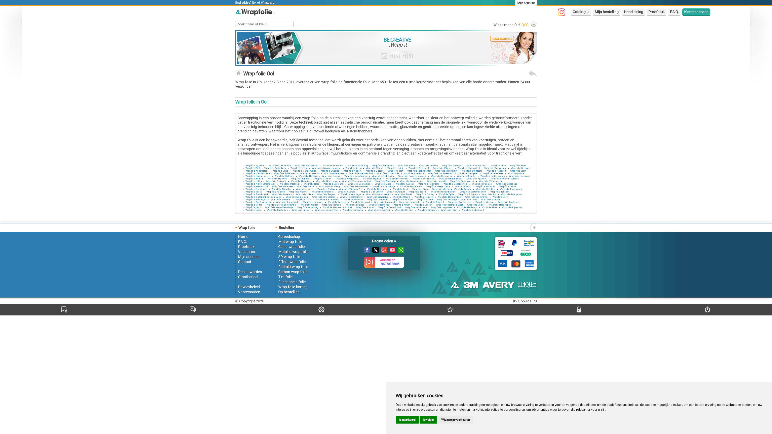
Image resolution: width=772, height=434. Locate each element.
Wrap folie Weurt (463, 186)
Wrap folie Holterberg (428, 184)
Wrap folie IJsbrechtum (359, 184)
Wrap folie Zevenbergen (324, 197)
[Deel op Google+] (383, 252)
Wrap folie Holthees (277, 178)
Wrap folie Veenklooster (306, 165)
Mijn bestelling (607, 12)
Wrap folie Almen (401, 205)
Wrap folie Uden (489, 207)
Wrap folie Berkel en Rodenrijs (281, 205)
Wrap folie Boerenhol (333, 184)
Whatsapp (267, 2)
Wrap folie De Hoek (520, 168)
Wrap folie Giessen (428, 165)
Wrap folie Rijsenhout (512, 207)
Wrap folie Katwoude (313, 202)
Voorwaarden (249, 292)
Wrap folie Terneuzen (492, 173)
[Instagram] (563, 15)
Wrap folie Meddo (440, 189)
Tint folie (285, 277)
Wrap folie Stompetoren (495, 168)
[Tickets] (193, 311)
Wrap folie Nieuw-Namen (257, 173)
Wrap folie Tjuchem (254, 165)
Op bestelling (289, 292)
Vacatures (246, 252)
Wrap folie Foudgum (468, 194)
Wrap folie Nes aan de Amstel (337, 207)
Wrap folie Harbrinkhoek (451, 178)
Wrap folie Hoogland (485, 189)
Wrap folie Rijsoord (435, 202)
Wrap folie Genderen (281, 199)
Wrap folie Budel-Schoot (389, 207)
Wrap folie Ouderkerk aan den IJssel (263, 197)
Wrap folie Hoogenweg (347, 178)
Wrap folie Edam (518, 171)
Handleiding (633, 12)
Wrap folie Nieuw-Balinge (443, 191)
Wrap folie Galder (309, 205)
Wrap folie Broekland (419, 168)
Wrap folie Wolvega (337, 202)
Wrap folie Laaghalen (377, 199)
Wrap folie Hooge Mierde (438, 186)
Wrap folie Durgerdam (377, 189)
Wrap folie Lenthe (507, 186)
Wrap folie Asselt (406, 165)
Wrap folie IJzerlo (304, 189)
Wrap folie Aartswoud (384, 202)
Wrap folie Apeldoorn (414, 173)
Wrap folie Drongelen (468, 173)
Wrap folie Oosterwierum (462, 181)
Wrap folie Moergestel (511, 194)
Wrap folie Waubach (490, 199)
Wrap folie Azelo (353, 168)
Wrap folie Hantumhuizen (257, 176)
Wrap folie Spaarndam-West (449, 205)
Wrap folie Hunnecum (353, 210)
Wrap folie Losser (423, 205)
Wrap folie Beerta (403, 194)
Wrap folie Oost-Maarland (440, 173)
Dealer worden (250, 272)
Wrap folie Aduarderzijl (256, 171)
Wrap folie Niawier (298, 191)
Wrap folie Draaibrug (358, 165)
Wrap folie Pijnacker (477, 178)
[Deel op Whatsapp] (400, 252)
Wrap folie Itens (253, 207)
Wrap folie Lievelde (436, 181)
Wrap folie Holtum (305, 186)
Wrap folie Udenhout (289, 184)
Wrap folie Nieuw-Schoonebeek (260, 184)
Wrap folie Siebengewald (455, 184)
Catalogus (581, 12)
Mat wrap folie (290, 242)
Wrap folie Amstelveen (509, 202)
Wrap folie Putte (498, 165)
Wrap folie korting (292, 287)
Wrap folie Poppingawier (419, 171)
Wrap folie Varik (500, 197)
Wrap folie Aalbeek (275, 191)
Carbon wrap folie (292, 272)
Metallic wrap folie (293, 252)
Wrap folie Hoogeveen (441, 207)
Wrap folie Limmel (323, 178)
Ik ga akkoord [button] (407, 419)
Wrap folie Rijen (420, 189)
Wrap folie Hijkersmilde (449, 197)
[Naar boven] (533, 230)
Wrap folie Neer (311, 184)
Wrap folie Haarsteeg (301, 181)
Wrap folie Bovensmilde (287, 202)
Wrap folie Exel (252, 168)
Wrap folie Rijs (489, 194)
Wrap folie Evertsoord (472, 171)
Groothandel (248, 277)
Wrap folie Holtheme (284, 176)
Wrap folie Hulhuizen (402, 199)
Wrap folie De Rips (404, 210)
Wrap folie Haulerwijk (519, 176)
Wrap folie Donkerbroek (476, 197)
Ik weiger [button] (428, 419)
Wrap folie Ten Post (499, 191)
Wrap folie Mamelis (331, 205)
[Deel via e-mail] (391, 252)
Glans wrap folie (291, 247)
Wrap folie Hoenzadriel (469, 168)
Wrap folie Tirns (303, 199)
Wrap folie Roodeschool (256, 186)
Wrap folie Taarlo (253, 191)
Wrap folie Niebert (352, 171)
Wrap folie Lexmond (360, 202)
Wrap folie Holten (304, 194)
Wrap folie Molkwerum (446, 171)
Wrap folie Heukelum (467, 207)
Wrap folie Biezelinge (506, 184)
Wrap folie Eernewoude (397, 178)
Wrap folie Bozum (417, 191)
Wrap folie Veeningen (351, 194)
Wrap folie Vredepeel (282, 186)
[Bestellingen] (64, 311)
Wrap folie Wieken (462, 189)
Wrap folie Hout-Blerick (411, 186)
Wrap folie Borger (253, 210)
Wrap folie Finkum (365, 207)
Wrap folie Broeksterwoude (258, 202)
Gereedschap (289, 236)
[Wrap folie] (255, 14)
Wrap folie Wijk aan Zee (350, 189)
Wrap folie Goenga (331, 176)
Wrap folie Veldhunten (416, 207)
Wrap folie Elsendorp (385, 181)
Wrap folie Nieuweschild (361, 173)
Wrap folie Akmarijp (447, 199)
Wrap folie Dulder (475, 205)
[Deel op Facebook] (367, 252)
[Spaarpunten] (450, 311)
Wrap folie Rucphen (326, 194)
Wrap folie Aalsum (396, 191)
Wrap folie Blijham (254, 178)
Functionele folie (292, 282)
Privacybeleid (249, 287)
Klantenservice (696, 12)
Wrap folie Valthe (253, 205)
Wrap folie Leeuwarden (379, 210)
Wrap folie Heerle (299, 168)
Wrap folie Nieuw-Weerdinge (279, 207)
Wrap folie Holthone (308, 176)
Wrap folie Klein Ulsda (297, 197)
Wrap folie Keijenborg (307, 207)
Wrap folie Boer (395, 171)
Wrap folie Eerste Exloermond (505, 178)
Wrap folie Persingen (452, 165)
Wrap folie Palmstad (485, 186)
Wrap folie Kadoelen (282, 194)
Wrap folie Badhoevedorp (492, 176)
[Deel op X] (374, 252)
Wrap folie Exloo (518, 165)
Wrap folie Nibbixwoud (327, 181)
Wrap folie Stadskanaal (256, 194)
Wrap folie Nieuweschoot (356, 186)
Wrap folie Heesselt (496, 171)
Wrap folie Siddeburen (285, 173)
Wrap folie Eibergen (427, 210)
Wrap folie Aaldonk (405, 184)
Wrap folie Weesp (374, 168)
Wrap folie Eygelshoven (511, 189)
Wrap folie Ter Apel (300, 178)
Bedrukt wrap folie (293, 267)
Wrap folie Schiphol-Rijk (384, 186)
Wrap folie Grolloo (326, 189)
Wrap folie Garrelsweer (351, 197)
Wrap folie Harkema (309, 173)
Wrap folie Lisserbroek (388, 173)
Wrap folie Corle (425, 199)
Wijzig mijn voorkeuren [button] (455, 419)
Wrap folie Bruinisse (482, 184)
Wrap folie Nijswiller (282, 189)
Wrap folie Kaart (469, 199)
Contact (244, 262)
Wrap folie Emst (400, 189)
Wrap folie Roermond (379, 205)
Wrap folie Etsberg (425, 194)
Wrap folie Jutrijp (395, 168)
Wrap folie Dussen (374, 171)
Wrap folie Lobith (253, 181)
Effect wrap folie (292, 262)
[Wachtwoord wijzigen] (579, 311)
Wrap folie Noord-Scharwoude (412, 176)
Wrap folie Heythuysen (383, 176)
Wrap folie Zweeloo (329, 171)
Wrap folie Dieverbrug (377, 197)
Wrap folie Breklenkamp (327, 199)
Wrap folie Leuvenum (333, 165)
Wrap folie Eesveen (355, 205)
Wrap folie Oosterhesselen (473, 191)
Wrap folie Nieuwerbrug (326, 210)
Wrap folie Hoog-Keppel (500, 205)
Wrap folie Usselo (401, 197)
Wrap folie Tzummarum (490, 181)
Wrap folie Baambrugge (411, 181)
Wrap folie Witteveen (443, 168)
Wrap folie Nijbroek (372, 178)
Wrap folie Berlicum (476, 165)
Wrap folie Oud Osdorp (371, 191)
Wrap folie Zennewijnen (356, 176)
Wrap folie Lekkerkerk (323, 191)
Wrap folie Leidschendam (378, 194)
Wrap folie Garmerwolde (304, 171)
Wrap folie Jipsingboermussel (326, 168)
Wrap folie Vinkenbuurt (473, 210)
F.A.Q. (674, 12)
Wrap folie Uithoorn (301, 210)
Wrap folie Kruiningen (256, 199)
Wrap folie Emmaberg (329, 186)
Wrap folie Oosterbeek (275, 168)
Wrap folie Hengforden (410, 202)
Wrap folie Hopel (449, 210)
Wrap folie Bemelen (466, 176)
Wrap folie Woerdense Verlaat (356, 181)
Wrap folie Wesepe (484, 202)
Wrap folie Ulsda (383, 184)
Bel (254, 2)
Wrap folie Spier (446, 194)
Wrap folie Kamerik (424, 197)
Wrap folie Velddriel (353, 199)
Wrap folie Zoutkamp (276, 181)
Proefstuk (656, 12)
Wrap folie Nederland (334, 173)
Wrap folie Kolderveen (383, 165)
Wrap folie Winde (516, 173)
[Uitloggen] (707, 311)
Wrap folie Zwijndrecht (280, 165)
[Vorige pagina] (533, 76)
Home (243, 236)
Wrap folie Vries (280, 171)
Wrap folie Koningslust (423, 178)
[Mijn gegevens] (321, 311)
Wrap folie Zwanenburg (459, 202)
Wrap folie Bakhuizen (277, 210)
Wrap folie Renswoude (442, 176)
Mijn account (249, 257)
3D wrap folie (289, 257)
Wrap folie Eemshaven (256, 189)
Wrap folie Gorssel (347, 191)
